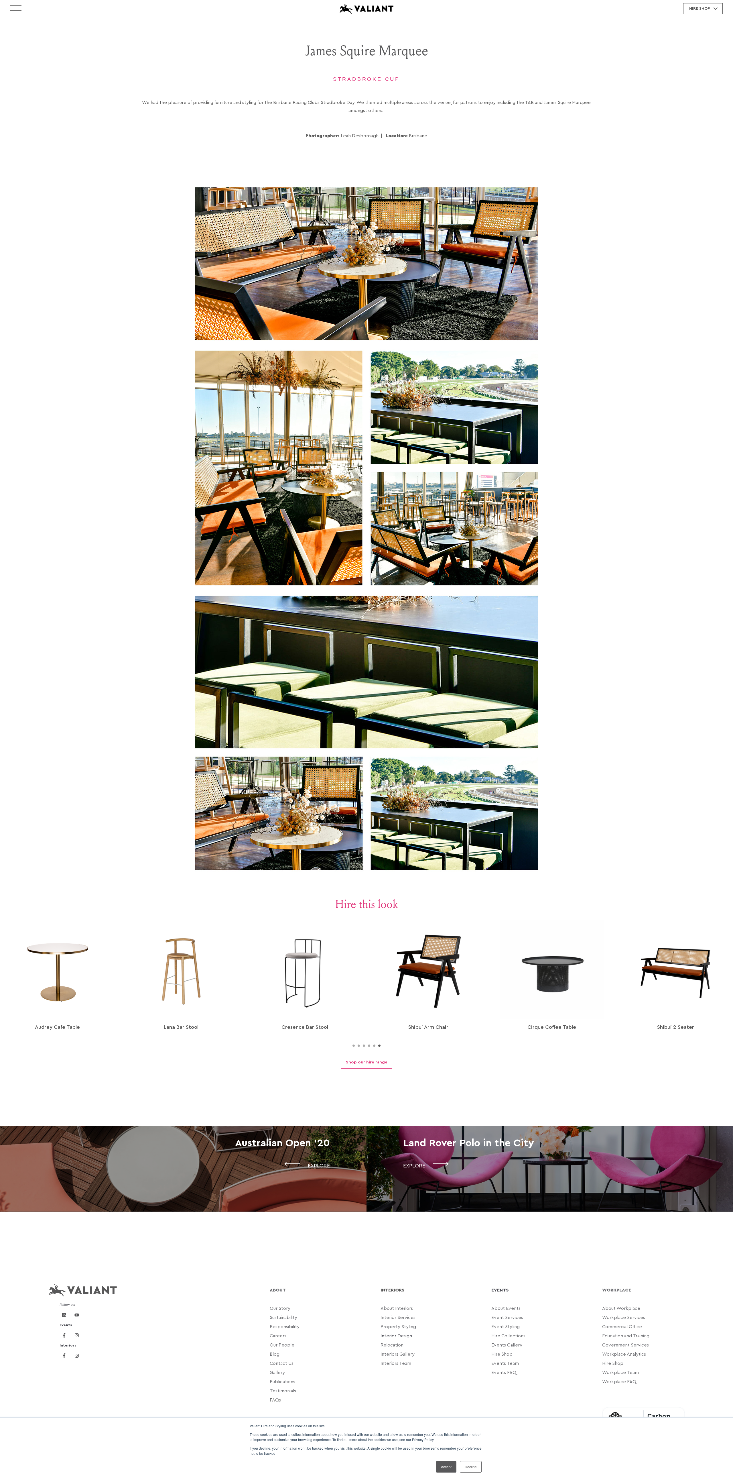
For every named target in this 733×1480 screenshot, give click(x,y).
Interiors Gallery (398, 1354)
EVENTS (500, 1290)
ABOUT (278, 1290)
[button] (353, 1045)
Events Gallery (506, 1345)
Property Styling (399, 1326)
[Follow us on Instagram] (76, 1335)
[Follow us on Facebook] (64, 1335)
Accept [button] (446, 1466)
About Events (506, 1308)
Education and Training (626, 1336)
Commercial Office (622, 1326)
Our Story (280, 1308)
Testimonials (283, 1391)
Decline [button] (471, 1466)
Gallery (277, 1372)
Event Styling (506, 1326)
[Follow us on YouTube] (76, 1315)
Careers (278, 1336)
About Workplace (621, 1308)
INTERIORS (392, 1290)
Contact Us (282, 1363)
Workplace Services (623, 1317)
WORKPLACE (616, 1290)
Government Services (626, 1345)
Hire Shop (502, 1354)
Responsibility (284, 1326)
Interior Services (398, 1317)
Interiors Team (396, 1363)
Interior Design (396, 1336)
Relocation (393, 1345)
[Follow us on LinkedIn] (64, 1315)
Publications (282, 1381)
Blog (275, 1354)
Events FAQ (503, 1372)
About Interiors (397, 1308)
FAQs (275, 1400)
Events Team (505, 1363)
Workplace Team (620, 1372)
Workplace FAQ (619, 1381)
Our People (282, 1345)
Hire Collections (509, 1336)
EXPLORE (319, 1166)
